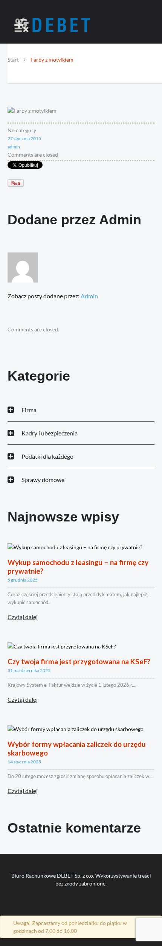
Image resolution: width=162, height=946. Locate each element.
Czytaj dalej (23, 617)
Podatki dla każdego (47, 456)
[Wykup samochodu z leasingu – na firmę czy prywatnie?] (75, 546)
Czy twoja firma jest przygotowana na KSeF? (79, 661)
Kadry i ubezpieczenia (49, 433)
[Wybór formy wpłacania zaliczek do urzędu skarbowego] (76, 728)
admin (14, 147)
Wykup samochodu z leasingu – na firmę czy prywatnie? (78, 566)
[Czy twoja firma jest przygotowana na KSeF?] (62, 645)
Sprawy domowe (42, 479)
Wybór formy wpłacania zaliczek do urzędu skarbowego (77, 748)
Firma (29, 409)
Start (13, 59)
